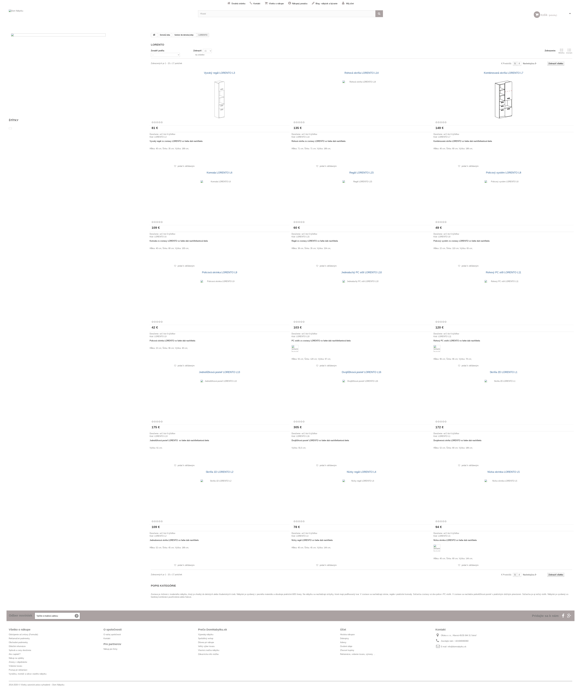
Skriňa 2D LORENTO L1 (503, 372)
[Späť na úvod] (154, 35)
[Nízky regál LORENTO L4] (361, 498)
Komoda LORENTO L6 (219, 172)
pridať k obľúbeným (186, 166)
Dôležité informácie (17, 646)
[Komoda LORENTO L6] (219, 199)
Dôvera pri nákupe (206, 642)
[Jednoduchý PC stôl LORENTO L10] (361, 299)
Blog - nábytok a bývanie (326, 3)
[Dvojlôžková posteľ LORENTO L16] (361, 399)
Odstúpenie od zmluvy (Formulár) (23, 634)
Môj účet (350, 3)
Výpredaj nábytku (205, 634)
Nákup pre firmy (110, 649)
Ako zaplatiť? (14, 654)
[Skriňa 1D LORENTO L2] (219, 498)
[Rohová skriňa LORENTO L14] (361, 99)
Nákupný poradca (299, 3)
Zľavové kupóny (347, 650)
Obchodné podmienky (18, 642)
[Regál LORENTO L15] (361, 199)
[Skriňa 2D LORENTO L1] (503, 399)
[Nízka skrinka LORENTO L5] (503, 498)
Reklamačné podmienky (19, 638)
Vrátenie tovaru (15, 666)
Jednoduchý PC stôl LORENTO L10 (361, 272)
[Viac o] (10, 128)
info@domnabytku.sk (457, 646)
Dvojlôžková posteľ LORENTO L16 (361, 372)
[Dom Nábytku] (101, 14)
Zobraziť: (197, 51)
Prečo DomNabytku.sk (212, 629)
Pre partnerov (112, 644)
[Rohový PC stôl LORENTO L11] (503, 299)
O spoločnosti (112, 629)
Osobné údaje (346, 646)
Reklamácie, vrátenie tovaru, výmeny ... (357, 654)
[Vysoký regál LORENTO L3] (219, 99)
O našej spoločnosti (112, 634)
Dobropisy (344, 638)
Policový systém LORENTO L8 (503, 172)
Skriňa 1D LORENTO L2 (219, 471)
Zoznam (569, 53)
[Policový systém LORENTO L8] (503, 199)
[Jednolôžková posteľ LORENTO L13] (219, 399)
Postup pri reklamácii (18, 670)
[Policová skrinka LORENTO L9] (219, 299)
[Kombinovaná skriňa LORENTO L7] (503, 99)
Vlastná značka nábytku (208, 650)
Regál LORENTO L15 (361, 172)
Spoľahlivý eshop (205, 638)
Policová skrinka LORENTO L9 (219, 272)
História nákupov (347, 634)
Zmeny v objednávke (18, 662)
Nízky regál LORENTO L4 (361, 471)
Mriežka (561, 53)
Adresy (343, 642)
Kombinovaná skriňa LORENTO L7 (503, 72)
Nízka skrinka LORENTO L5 (503, 471)
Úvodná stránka (238, 3)
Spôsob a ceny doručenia (20, 650)
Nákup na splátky (16, 658)
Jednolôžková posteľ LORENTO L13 (219, 372)
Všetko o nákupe (276, 3)
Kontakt (256, 3)
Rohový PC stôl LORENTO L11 (503, 272)
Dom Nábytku (58, 685)
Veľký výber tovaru (206, 646)
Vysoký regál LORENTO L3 (219, 72)
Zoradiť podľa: (157, 51)
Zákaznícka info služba (208, 654)
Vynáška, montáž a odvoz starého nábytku (27, 674)
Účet (343, 629)
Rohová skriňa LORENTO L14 (362, 72)
